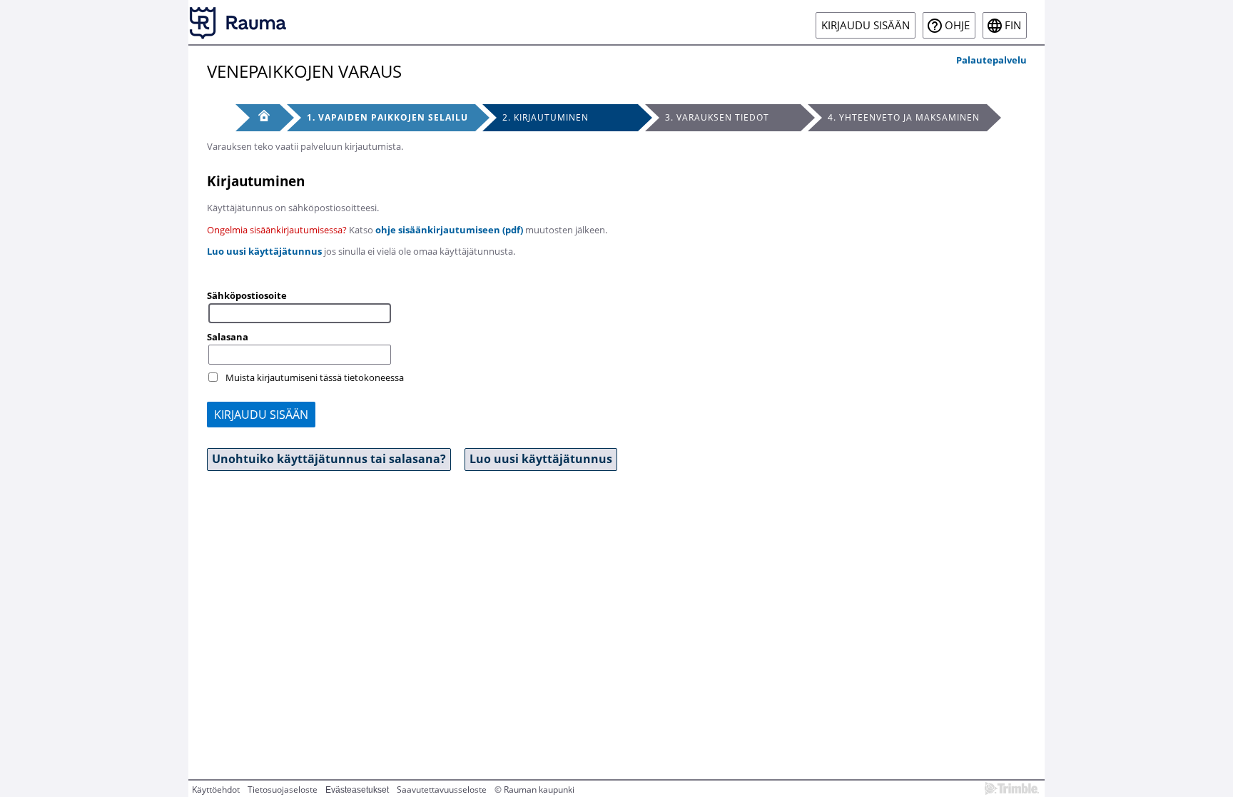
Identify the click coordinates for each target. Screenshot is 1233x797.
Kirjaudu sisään (865, 25)
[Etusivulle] (238, 22)
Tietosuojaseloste (283, 789)
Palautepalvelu (991, 60)
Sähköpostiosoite (247, 295)
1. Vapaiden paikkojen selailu (387, 117)
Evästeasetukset (357, 790)
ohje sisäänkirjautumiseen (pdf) (449, 229)
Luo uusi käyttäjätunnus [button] (541, 459)
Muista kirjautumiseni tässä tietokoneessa (314, 377)
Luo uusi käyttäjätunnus (264, 251)
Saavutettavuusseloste (442, 789)
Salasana (227, 336)
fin (1013, 25)
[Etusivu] (257, 117)
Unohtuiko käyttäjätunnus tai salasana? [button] (329, 459)
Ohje (957, 25)
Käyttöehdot (216, 789)
